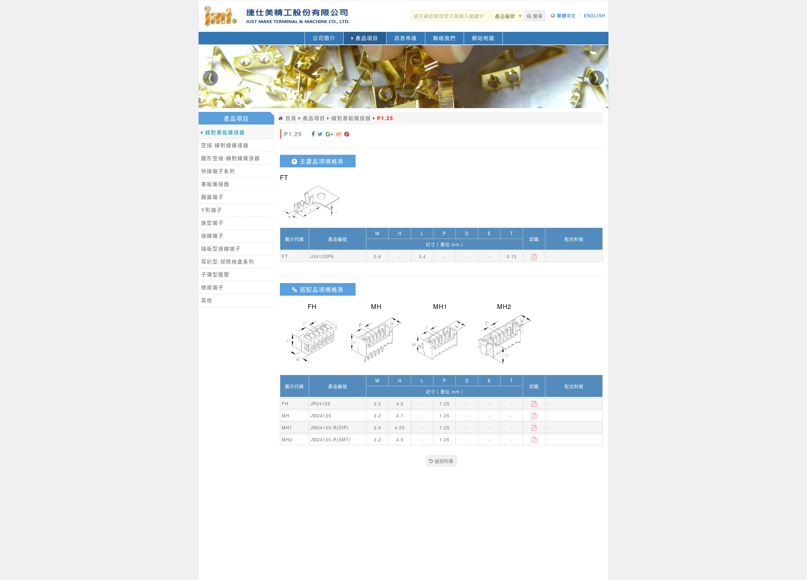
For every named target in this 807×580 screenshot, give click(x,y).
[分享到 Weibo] (339, 134)
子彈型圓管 (215, 274)
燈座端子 (212, 287)
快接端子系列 (218, 171)
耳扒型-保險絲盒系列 (227, 261)
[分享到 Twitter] (320, 134)
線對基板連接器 (224, 132)
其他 (206, 300)
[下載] (534, 256)
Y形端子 (211, 209)
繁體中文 (566, 15)
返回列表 (443, 461)
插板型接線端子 (221, 248)
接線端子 (212, 235)
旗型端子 (212, 222)
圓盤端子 (212, 196)
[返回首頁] (277, 16)
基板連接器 (215, 184)
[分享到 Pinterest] (346, 134)
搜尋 (537, 16)
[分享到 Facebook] (313, 134)
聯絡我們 (444, 38)
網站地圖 (483, 38)
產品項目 (366, 38)
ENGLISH (594, 15)
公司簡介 (324, 38)
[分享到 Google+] (329, 134)
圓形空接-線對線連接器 (230, 158)
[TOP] (796, 567)
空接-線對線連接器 (225, 145)
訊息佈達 (405, 38)
